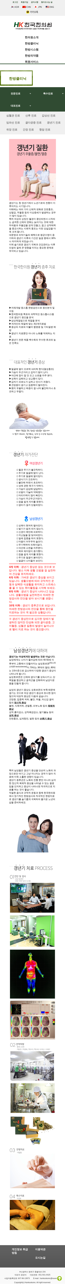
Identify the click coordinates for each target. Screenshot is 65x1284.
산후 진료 (30, 115)
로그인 (15, 2)
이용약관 (40, 1249)
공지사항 (34, 2)
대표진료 (15, 105)
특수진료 (48, 93)
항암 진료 (44, 129)
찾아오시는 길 (46, 2)
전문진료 (15, 93)
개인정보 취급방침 (20, 1251)
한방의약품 (32, 55)
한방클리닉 (32, 43)
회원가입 (24, 2)
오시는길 (40, 1257)
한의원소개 (32, 37)
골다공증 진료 (33, 122)
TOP (59, 1278)
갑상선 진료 (48, 115)
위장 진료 (11, 129)
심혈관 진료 (13, 115)
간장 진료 (28, 129)
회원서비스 (32, 61)
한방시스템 (32, 49)
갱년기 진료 (54, 122)
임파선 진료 (13, 122)
